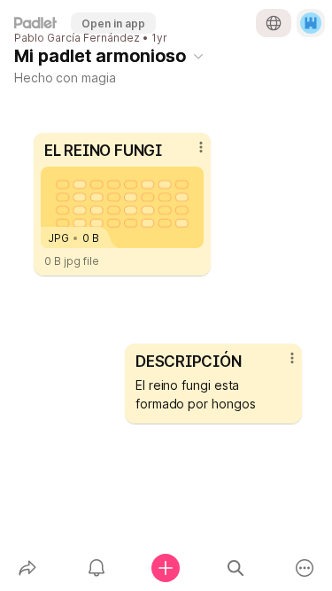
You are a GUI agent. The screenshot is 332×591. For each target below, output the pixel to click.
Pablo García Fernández (77, 38)
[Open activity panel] (96, 568)
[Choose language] (273, 23)
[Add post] (165, 568)
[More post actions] (280, 365)
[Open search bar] (235, 567)
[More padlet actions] (304, 568)
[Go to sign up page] (311, 23)
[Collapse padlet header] (198, 56)
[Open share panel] (27, 568)
